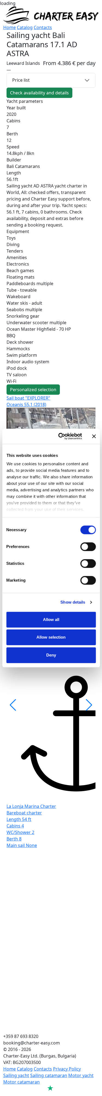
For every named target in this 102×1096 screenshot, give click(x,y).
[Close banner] (94, 436)
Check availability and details (39, 93)
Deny (51, 655)
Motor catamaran (21, 1082)
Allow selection (51, 637)
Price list (21, 80)
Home (9, 27)
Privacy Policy (67, 1069)
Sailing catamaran (48, 1075)
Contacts (43, 27)
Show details (72, 602)
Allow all (51, 619)
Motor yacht (81, 1075)
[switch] (88, 546)
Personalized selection (33, 390)
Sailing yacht (16, 1075)
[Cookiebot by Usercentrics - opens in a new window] (61, 436)
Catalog (25, 27)
